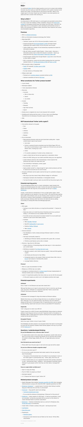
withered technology (31, 34)
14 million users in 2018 (39, 66)
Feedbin (25, 68)
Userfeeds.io (25, 408)
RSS (51, 75)
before (29, 8)
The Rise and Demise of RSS (40, 62)
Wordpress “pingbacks (27, 386)
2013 (49, 56)
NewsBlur (29, 221)
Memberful (24, 402)
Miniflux (31, 226)
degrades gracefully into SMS (46, 382)
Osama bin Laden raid (49, 54)
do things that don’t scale (42, 249)
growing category (35, 75)
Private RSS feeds (26, 403)
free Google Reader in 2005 (41, 43)
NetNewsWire (32, 224)
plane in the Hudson (39, 54)
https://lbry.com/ (26, 410)
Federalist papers (27, 414)
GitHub (34, 221)
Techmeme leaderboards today (31, 392)
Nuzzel (26, 258)
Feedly (25, 66)
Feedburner (25, 396)
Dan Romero (23, 2)
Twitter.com (27, 327)
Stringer (29, 228)
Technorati (24, 390)
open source (40, 224)
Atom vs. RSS (53, 62)
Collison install (43, 271)
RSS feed (42, 77)
